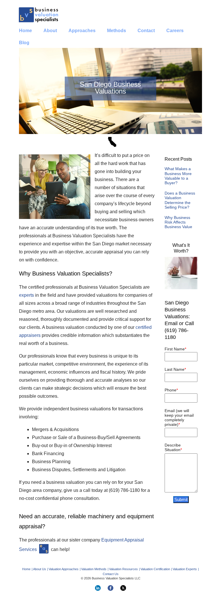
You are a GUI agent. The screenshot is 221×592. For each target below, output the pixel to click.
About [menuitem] (50, 30)
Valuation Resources (123, 569)
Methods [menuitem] (116, 30)
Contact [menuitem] (146, 30)
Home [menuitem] (25, 30)
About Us (39, 569)
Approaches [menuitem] (82, 30)
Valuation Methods (93, 569)
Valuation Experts (185, 569)
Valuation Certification (155, 569)
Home (26, 569)
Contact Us (111, 574)
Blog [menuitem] (24, 42)
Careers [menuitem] (175, 30)
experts (26, 295)
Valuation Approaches (64, 569)
